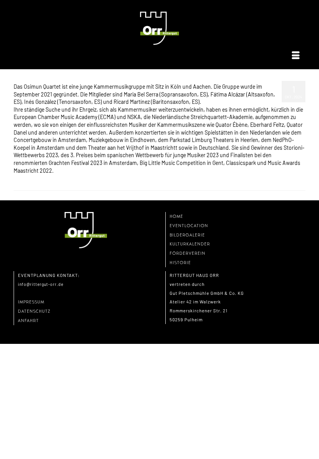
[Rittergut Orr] (159, 29)
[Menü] (295, 55)
